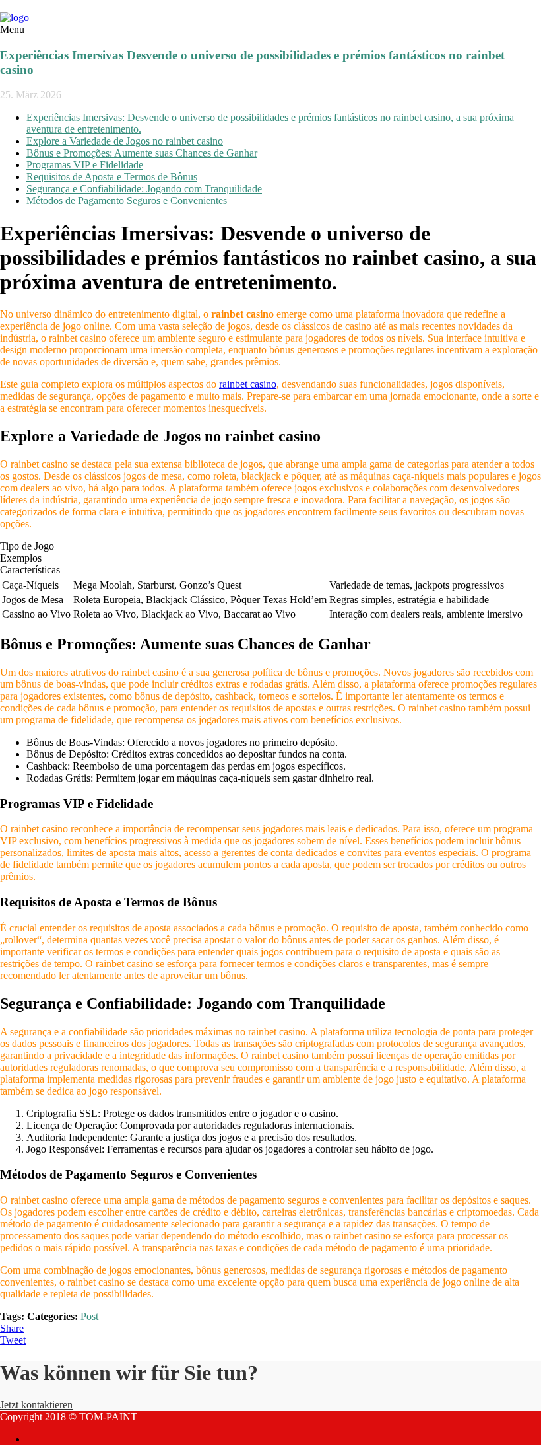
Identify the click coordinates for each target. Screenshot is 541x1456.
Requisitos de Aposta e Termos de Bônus (111, 176)
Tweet (13, 1340)
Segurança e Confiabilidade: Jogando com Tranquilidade (144, 188)
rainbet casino (247, 384)
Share (12, 1328)
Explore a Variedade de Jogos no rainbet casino (124, 141)
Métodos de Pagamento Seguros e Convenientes (126, 200)
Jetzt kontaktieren (36, 1404)
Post (89, 1316)
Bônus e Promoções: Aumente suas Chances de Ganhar (141, 153)
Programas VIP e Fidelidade (84, 164)
